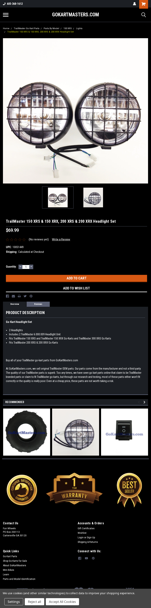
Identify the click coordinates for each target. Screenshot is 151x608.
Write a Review (61, 239)
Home (6, 28)
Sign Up (91, 537)
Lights (79, 28)
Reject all (34, 602)
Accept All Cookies (62, 602)
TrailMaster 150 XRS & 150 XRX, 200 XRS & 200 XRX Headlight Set (40, 32)
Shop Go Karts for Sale (15, 561)
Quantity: (11, 266)
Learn (6, 574)
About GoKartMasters (14, 565)
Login (81, 537)
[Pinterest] (31, 296)
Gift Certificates (86, 528)
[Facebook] (7, 296)
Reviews (38, 304)
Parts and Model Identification (19, 579)
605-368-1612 (15, 3)
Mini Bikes (8, 570)
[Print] (19, 296)
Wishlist (82, 533)
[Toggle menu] (5, 15)
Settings (14, 602)
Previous (6, 111)
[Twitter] (25, 296)
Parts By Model (51, 28)
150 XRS (68, 28)
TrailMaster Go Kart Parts (26, 28)
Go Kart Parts (10, 556)
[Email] (13, 296)
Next (145, 111)
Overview (14, 304)
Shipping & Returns (88, 542)
